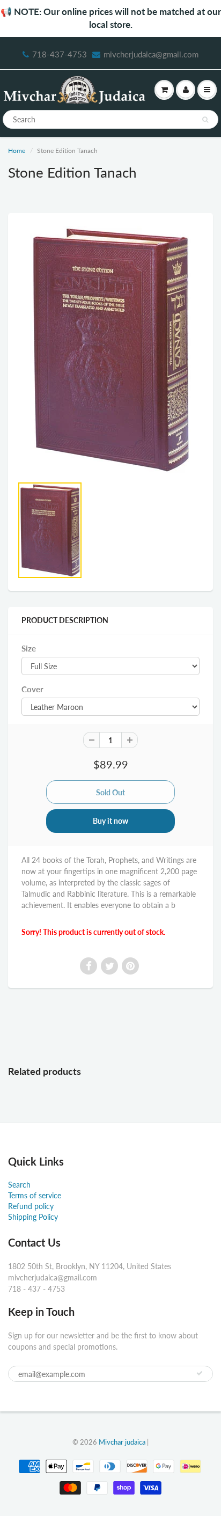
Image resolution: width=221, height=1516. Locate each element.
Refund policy (31, 1206)
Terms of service (34, 1195)
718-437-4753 (59, 54)
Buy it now (110, 820)
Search (19, 1184)
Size (28, 648)
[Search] (205, 119)
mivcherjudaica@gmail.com (151, 54)
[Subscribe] (199, 1373)
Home (16, 151)
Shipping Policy (33, 1216)
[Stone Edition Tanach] (110, 349)
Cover (32, 689)
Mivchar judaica (122, 1442)
